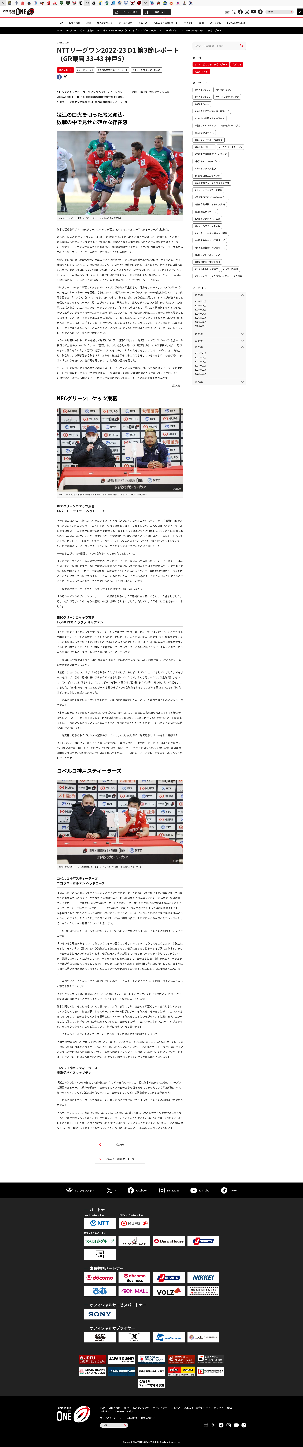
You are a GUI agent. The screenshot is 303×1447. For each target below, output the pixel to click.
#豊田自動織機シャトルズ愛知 (210, 204)
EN (299, 11)
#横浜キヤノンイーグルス (207, 161)
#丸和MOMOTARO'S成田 (207, 261)
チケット (188, 22)
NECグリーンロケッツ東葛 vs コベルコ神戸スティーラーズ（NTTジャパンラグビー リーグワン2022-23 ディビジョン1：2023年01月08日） (134, 30)
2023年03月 (201, 365)
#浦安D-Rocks (202, 103)
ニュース (143, 22)
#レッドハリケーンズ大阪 (207, 225)
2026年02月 (201, 321)
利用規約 (132, 1418)
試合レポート (65, 69)
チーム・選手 (125, 22)
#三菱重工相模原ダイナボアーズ (211, 154)
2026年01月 (201, 325)
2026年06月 (201, 305)
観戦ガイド (160, 12)
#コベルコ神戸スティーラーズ (113, 69)
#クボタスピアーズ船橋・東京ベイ (212, 111)
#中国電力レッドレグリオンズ (210, 240)
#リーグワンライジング (227, 96)
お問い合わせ (148, 1418)
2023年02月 (201, 369)
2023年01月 (201, 373)
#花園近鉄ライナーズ (205, 211)
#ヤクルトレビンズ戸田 (206, 269)
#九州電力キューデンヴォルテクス (212, 183)
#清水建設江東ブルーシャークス (211, 197)
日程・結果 (74, 22)
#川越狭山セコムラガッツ (207, 175)
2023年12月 (201, 353)
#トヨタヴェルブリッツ (230, 147)
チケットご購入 (130, 12)
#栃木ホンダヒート (204, 147)
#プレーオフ (201, 276)
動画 (201, 22)
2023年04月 (201, 361)
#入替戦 (238, 276)
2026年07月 (201, 301)
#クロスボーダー (220, 276)
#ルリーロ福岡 (230, 269)
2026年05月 (201, 309)
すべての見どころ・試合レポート (211, 64)
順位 (88, 22)
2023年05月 (201, 357)
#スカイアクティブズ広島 (207, 218)
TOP (60, 22)
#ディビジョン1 (85, 69)
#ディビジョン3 (202, 96)
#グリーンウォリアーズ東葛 (146, 69)
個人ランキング (105, 22)
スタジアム (215, 22)
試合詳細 (120, 1144)
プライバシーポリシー (112, 1418)
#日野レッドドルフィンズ (207, 254)
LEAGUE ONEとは (236, 22)
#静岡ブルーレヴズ (230, 125)
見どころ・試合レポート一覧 (120, 1158)
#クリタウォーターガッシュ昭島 (211, 233)
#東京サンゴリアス (204, 132)
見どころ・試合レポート (166, 22)
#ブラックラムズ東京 (205, 168)
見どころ (236, 64)
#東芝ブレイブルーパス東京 (209, 139)
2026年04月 (201, 313)
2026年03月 (201, 317)
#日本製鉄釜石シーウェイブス (210, 247)
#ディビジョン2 (223, 89)
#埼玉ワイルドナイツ (205, 125)
